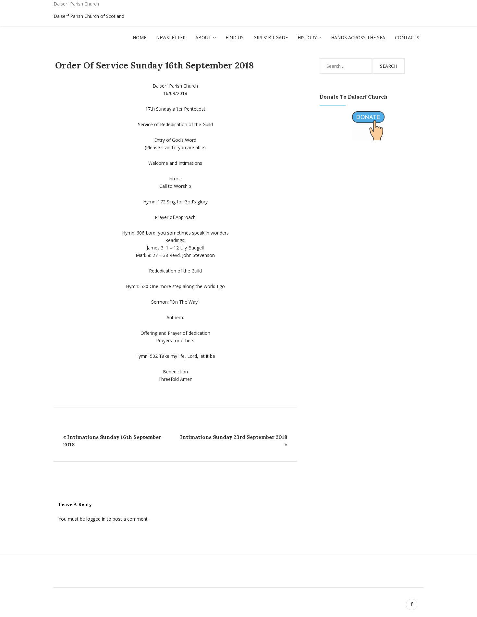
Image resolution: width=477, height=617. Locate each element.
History (307, 37)
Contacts (407, 37)
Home (139, 37)
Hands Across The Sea (358, 37)
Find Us (235, 37)
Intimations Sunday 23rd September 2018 (233, 437)
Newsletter (171, 37)
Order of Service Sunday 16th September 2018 (154, 65)
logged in (95, 519)
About (203, 37)
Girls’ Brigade (270, 37)
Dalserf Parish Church (76, 4)
